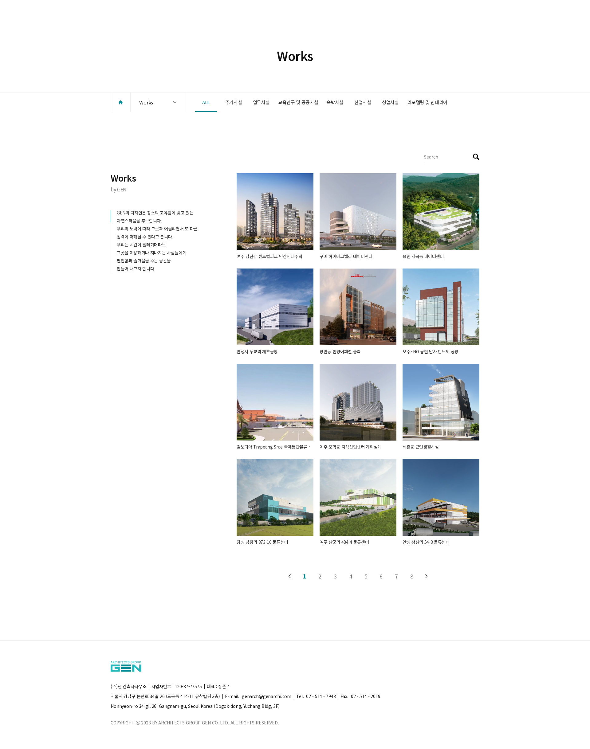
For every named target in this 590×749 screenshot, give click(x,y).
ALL (206, 102)
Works (146, 102)
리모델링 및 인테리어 (427, 102)
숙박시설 (335, 102)
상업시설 (390, 102)
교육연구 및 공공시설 (298, 102)
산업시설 (362, 102)
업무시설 (261, 102)
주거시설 (233, 102)
